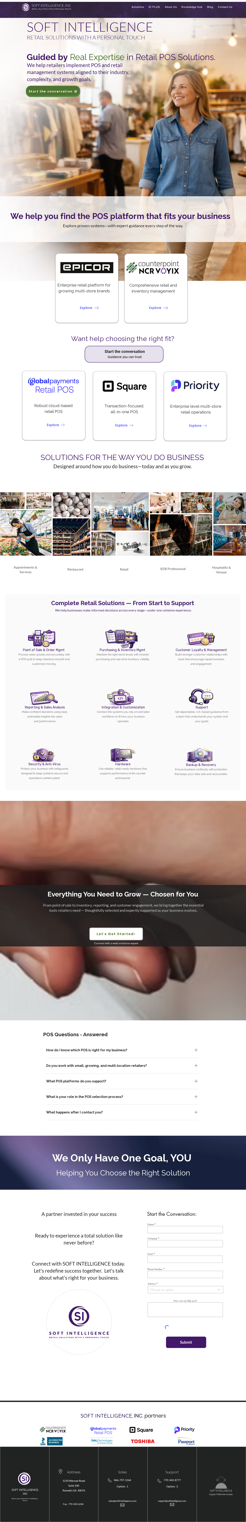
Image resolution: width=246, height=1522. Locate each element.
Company (152, 1238)
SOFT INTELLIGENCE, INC (51, 5)
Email (150, 1254)
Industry (152, 1284)
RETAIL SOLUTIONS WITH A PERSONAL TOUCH (51, 9)
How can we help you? (185, 1301)
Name (150, 1224)
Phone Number (154, 1269)
